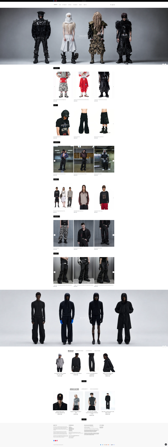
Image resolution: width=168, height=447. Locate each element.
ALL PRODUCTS (64, 4)
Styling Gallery (101, 427)
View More (84, 381)
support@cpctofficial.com (76, 435)
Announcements (101, 426)
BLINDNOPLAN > (56, 142)
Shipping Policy (70, 427)
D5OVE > (55, 105)
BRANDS (80, 4)
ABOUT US (85, 4)
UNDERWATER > (56, 216)
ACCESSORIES (75, 4)
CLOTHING (69, 4)
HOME (60, 4)
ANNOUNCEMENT (84, 0)
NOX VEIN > (56, 253)
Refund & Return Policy (71, 428)
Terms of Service (71, 430)
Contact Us (70, 426)
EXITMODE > (56, 179)
